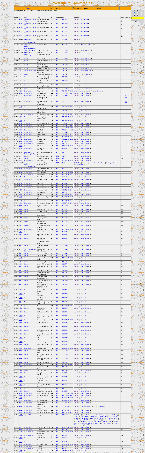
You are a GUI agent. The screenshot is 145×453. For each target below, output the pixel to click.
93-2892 (70, 348)
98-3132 (65, 402)
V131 (20, 316)
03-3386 (70, 431)
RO (57, 19)
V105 (20, 205)
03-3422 (65, 442)
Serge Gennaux (85, 50)
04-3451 (65, 446)
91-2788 (65, 276)
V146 (20, 370)
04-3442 (70, 444)
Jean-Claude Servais (86, 423)
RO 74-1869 (127, 102)
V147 (20, 373)
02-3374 (65, 431)
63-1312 (65, 31)
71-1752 (65, 77)
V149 (20, 381)
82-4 (63, 152)
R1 (20, 70)
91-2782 (65, 266)
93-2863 (65, 330)
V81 (20, 442)
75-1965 (65, 121)
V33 (20, 117)
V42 (20, 139)
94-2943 (65, 377)
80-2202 (70, 137)
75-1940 (65, 117)
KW (57, 152)
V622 (20, 31)
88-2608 (70, 197)
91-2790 (65, 280)
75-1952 (70, 117)
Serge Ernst (85, 418)
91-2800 (65, 302)
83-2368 (70, 172)
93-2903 (65, 358)
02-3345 (65, 429)
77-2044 (65, 125)
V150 (20, 385)
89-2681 (70, 203)
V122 (20, 272)
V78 (20, 429)
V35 (20, 123)
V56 (20, 190)
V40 (20, 134)
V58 (20, 194)
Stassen (97, 423)
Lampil (26, 156)
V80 (20, 435)
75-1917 (70, 114)
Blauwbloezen (28, 91)
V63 (20, 258)
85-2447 (65, 183)
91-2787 (65, 272)
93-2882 (65, 348)
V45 (20, 146)
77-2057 (70, 125)
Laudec (78, 421)
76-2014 (70, 123)
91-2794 (65, 290)
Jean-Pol (98, 420)
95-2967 (65, 393)
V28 (20, 91)
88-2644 (70, 201)
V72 (20, 402)
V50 (20, 174)
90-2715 (65, 225)
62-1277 (65, 19)
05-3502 (65, 451)
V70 (20, 398)
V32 (20, 114)
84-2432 (65, 179)
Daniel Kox (77, 163)
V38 (20, 130)
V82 (20, 444)
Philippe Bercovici (86, 406)
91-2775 (70, 258)
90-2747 (65, 253)
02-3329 (65, 427)
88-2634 (65, 201)
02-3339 (70, 427)
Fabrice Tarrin (106, 423)
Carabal (76, 416)
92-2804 (65, 312)
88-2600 (65, 197)
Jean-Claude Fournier (97, 418)
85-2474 (65, 188)
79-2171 (70, 134)
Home (28, 8)
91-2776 (65, 262)
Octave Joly (84, 19)
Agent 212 (27, 415)
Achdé (85, 415)
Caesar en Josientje (30, 70)
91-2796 (65, 294)
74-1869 (65, 95)
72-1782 (65, 89)
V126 (20, 290)
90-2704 (65, 218)
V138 (20, 338)
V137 (20, 334)
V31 (20, 111)
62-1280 (65, 23)
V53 (20, 183)
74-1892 (70, 107)
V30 (20, 107)
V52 (20, 179)
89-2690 (65, 211)
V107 (20, 211)
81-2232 (70, 139)
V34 (20, 121)
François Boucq (113, 415)
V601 (20, 27)
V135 (20, 326)
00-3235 (70, 410)
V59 (20, 197)
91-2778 (65, 264)
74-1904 (65, 114)
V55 (20, 188)
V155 (20, 438)
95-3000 (65, 395)
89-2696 (65, 214)
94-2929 (65, 370)
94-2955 (65, 389)
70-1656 (65, 50)
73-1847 (70, 93)
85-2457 (65, 185)
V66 (20, 348)
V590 (20, 23)
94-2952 (65, 381)
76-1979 (70, 121)
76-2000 (65, 123)
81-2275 (70, 146)
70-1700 (65, 58)
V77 (20, 427)
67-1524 (65, 39)
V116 (20, 253)
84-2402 (65, 177)
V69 (20, 395)
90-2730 (70, 229)
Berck (86, 163)
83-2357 (65, 172)
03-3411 (64, 435)
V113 (20, 234)
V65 (20, 320)
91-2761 (65, 258)
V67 (20, 364)
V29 (20, 93)
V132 (20, 322)
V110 (20, 221)
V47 (20, 160)
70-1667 (65, 52)
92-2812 (70, 306)
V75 (20, 412)
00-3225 (65, 410)
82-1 (63, 156)
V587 (20, 19)
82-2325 (70, 160)
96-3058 (65, 398)
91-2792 (65, 284)
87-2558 (65, 194)
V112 (20, 232)
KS (57, 168)
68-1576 (65, 44)
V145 (20, 367)
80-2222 (65, 139)
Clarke (101, 416)
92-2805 (65, 316)
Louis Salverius (78, 91)
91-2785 (65, 270)
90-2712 (65, 221)
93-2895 (65, 350)
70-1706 (65, 60)
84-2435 (70, 179)
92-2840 (65, 320)
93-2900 (65, 354)
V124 (20, 280)
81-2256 (65, 143)
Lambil (76, 19)
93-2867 (65, 334)
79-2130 (70, 130)
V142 (20, 354)
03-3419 (65, 438)
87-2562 (70, 194)
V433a (21, 415)
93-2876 (65, 338)
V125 (20, 284)
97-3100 (70, 400)
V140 (20, 344)
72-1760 (65, 85)
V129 (20, 308)
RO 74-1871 (127, 96)
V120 (20, 266)
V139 (20, 342)
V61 (20, 203)
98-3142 (70, 402)
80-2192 (65, 137)
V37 (20, 127)
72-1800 (65, 91)
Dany (107, 416)
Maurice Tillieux (86, 70)
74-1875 (65, 107)
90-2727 (65, 234)
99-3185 (70, 406)
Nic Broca (80, 164)
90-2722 (65, 232)
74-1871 (65, 101)
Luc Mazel (101, 163)
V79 (20, 431)
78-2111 (64, 130)
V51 (20, 177)
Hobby (26, 58)
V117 (20, 255)
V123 (20, 276)
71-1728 (65, 64)
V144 (20, 362)
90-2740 (65, 245)
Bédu (91, 415)
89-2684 (65, 205)
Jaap (25, 302)
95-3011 (70, 395)
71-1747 (65, 70)
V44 (20, 143)
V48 (20, 168)
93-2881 (65, 344)
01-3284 (70, 412)
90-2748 (65, 255)
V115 (20, 245)
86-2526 (70, 190)
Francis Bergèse (101, 415)
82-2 (63, 158)
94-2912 (65, 364)
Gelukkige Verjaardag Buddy (29, 153)
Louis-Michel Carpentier (88, 416)
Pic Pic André (107, 421)
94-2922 (70, 364)
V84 (20, 446)
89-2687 (65, 209)
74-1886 (65, 111)
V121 (20, 270)
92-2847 (70, 320)
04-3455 (65, 448)
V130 (20, 312)
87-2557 (65, 192)
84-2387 (70, 174)
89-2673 (65, 203)
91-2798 (65, 298)
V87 (20, 451)
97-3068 (70, 398)
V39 (20, 132)
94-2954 (65, 385)
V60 (20, 201)
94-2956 (65, 391)
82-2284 (65, 148)
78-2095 (70, 127)
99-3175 (65, 406)
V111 (20, 225)
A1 (20, 302)
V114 (20, 238)
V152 (20, 391)
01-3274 (65, 412)
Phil (99, 421)
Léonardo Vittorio (86, 44)
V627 (20, 35)
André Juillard (107, 420)
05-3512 (70, 451)
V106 (20, 209)
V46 (20, 148)
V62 (20, 229)
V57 (20, 192)
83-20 (64, 168)
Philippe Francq (112, 418)
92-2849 (65, 322)
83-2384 (65, 174)
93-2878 (65, 342)
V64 (20, 306)
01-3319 (65, 415)
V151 (20, 389)
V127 (20, 294)
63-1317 (65, 35)
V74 (20, 410)
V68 (20, 393)
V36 (20, 125)
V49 (20, 172)
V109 (20, 218)
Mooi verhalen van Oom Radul (30, 250)
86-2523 (65, 190)
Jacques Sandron (113, 163)
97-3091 (65, 400)
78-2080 (65, 127)
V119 (20, 264)
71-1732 (65, 68)
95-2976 (70, 393)
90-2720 (65, 229)
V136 (20, 330)
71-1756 (65, 81)
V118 (20, 262)
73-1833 (65, 93)
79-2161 (65, 134)
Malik (85, 421)
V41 (20, 137)
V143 (20, 358)
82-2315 (65, 160)
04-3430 (65, 444)
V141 (20, 350)
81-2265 (65, 146)
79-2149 (65, 132)
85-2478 (70, 188)
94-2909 (65, 362)
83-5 (63, 163)
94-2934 (65, 373)
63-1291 (65, 27)
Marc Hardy (77, 420)
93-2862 (65, 326)
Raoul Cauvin (97, 91)
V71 (20, 400)
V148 (20, 377)
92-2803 (65, 306)
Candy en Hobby (29, 50)
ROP (57, 156)
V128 (20, 298)
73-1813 (70, 91)
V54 (20, 185)
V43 (20, 141)
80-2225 (65, 141)
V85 (20, 448)
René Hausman (88, 420)
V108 (20, 214)
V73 (20, 406)
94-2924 (65, 367)
